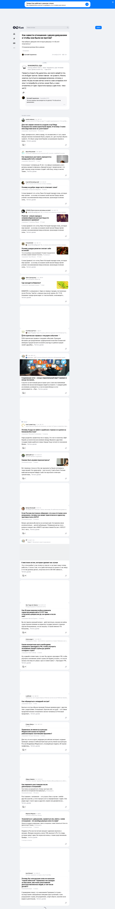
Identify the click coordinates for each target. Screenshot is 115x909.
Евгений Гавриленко (33, 98)
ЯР (26, 355)
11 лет (37, 424)
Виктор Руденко (33, 618)
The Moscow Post (31, 330)
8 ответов (36, 519)
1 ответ (44, 62)
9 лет (35, 454)
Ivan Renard (29, 873)
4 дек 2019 (48, 69)
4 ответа (44, 189)
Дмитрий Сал (30, 454)
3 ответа (36, 462)
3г (28, 540)
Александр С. (30, 639)
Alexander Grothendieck (35, 434)
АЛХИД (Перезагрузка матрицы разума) (38, 210)
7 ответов (36, 827)
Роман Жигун (30, 724)
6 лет (36, 119)
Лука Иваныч (32, 257)
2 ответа (39, 652)
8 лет (39, 605)
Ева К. (30, 703)
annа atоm (30, 357)
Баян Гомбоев (32, 652)
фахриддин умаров (34, 285)
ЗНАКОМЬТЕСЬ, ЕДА (35, 65)
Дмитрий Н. (32, 161)
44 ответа (36, 793)
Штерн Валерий (30, 508)
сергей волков (33, 131)
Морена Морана (30, 813)
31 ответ (39, 257)
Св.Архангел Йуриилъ (35, 189)
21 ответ (42, 222)
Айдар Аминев (30, 779)
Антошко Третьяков (34, 736)
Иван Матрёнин (30, 151)
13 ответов (41, 131)
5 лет (40, 182)
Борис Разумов (31, 332)
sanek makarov (30, 119)
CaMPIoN (28, 696)
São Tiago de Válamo (32, 605)
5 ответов (45, 434)
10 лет (35, 724)
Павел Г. (29, 542)
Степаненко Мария (34, 222)
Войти (98, 27)
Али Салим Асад (30, 424)
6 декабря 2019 (44, 98)
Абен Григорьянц (31, 277)
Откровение (29, 243)
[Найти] (67, 27)
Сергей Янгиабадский (32, 182)
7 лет (37, 151)
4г (36, 330)
